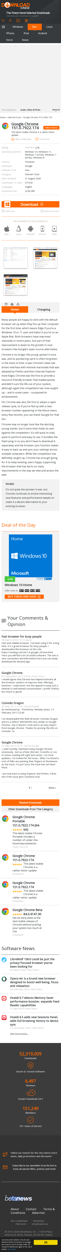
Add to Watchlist (23, 139)
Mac (34, 27)
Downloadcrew (40, 1223)
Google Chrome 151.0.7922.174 (24, 858)
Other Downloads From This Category (30, 809)
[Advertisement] (30, 75)
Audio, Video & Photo (30, 109)
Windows (18, 27)
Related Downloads (30, 802)
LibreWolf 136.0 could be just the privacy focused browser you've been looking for (32, 962)
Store (9, 40)
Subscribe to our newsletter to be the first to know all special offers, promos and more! (34, 1167)
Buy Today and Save (22, 596)
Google (28, 165)
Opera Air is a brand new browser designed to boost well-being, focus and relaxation (34, 982)
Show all (55, 109)
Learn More (12, 1249)
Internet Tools (14, 117)
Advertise (38, 1213)
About (15, 1209)
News (25, 40)
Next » (52, 787)
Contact (31, 1209)
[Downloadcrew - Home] (16, 6)
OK (45, 1242)
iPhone (10, 33)
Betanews (38, 1220)
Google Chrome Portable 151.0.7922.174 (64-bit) (26, 823)
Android (42, 33)
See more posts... (19, 1033)
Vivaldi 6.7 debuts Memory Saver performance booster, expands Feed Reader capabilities (34, 1001)
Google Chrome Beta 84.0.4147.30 (27, 912)
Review (15, 309)
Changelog (43, 309)
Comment (44, 139)
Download (29, 204)
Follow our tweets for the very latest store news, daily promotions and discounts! (34, 1154)
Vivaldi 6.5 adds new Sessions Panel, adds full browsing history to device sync (34, 1020)
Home (3, 117)
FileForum (21, 1223)
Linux (49, 27)
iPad (26, 33)
